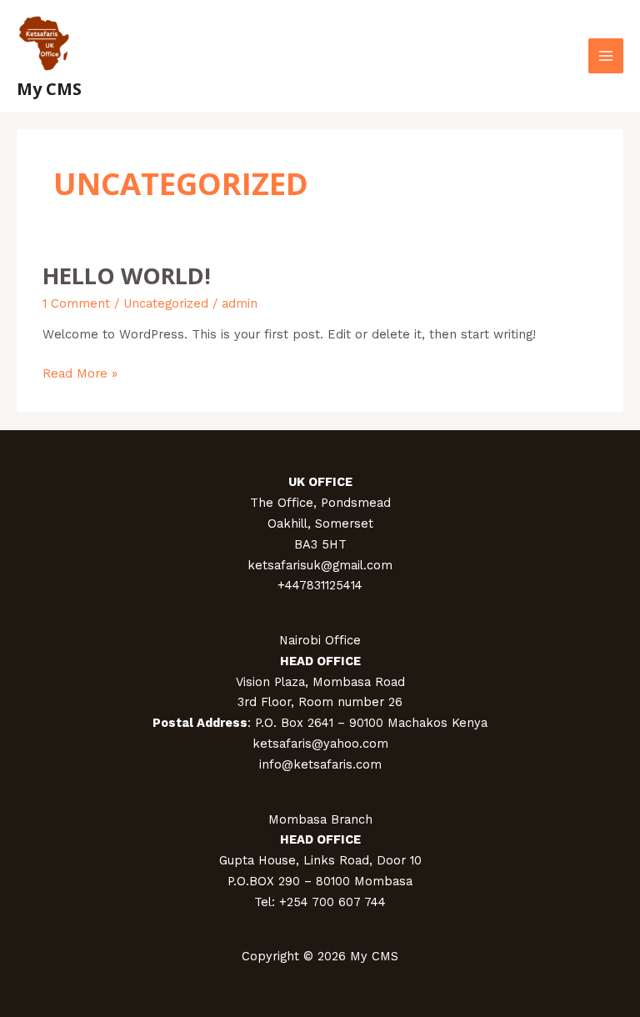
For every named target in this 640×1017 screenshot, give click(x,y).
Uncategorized (165, 303)
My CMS (49, 89)
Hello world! (126, 275)
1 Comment (76, 303)
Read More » (80, 372)
